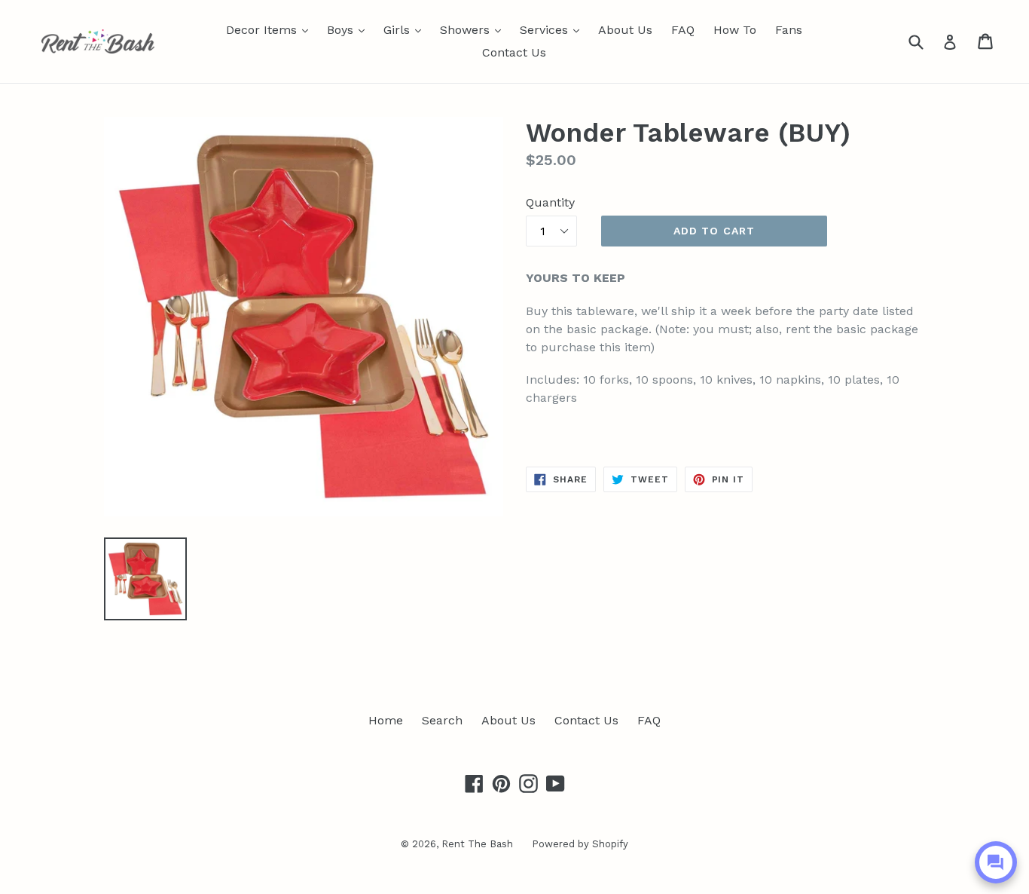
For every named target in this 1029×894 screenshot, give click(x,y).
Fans (788, 30)
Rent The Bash (477, 844)
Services (553, 29)
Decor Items (271, 29)
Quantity (550, 202)
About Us (625, 30)
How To (734, 30)
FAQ (683, 30)
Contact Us (514, 52)
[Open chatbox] (996, 862)
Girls (406, 29)
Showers (474, 29)
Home (385, 720)
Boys (349, 29)
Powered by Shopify (580, 844)
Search (442, 720)
